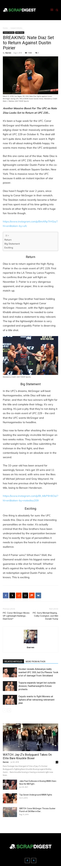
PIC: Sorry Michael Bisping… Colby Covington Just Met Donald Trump (45, 616)
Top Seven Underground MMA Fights (35, 795)
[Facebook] (6, 595)
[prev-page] (4, 710)
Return (8, 239)
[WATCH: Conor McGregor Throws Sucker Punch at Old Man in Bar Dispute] (10, 812)
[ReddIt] (19, 595)
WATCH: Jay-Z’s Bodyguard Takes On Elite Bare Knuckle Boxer (27, 756)
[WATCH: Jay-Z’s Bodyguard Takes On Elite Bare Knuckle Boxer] (30, 737)
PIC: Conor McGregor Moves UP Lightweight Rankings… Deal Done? (16, 616)
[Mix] (32, 595)
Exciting (8, 247)
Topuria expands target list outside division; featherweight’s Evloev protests (36, 686)
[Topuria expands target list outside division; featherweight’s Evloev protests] (10, 686)
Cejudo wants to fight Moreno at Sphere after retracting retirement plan (36, 699)
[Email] (25, 595)
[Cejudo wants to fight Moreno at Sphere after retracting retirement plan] (10, 700)
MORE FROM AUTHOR (35, 661)
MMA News (19, 33)
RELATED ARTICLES (13, 661)
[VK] (38, 595)
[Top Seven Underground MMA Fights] (10, 798)
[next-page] (9, 710)
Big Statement (12, 243)
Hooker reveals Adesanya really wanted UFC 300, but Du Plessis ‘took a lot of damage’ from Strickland (38, 672)
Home (5, 28)
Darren (8, 53)
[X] (12, 595)
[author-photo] (30, 643)
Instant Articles (16, 28)
